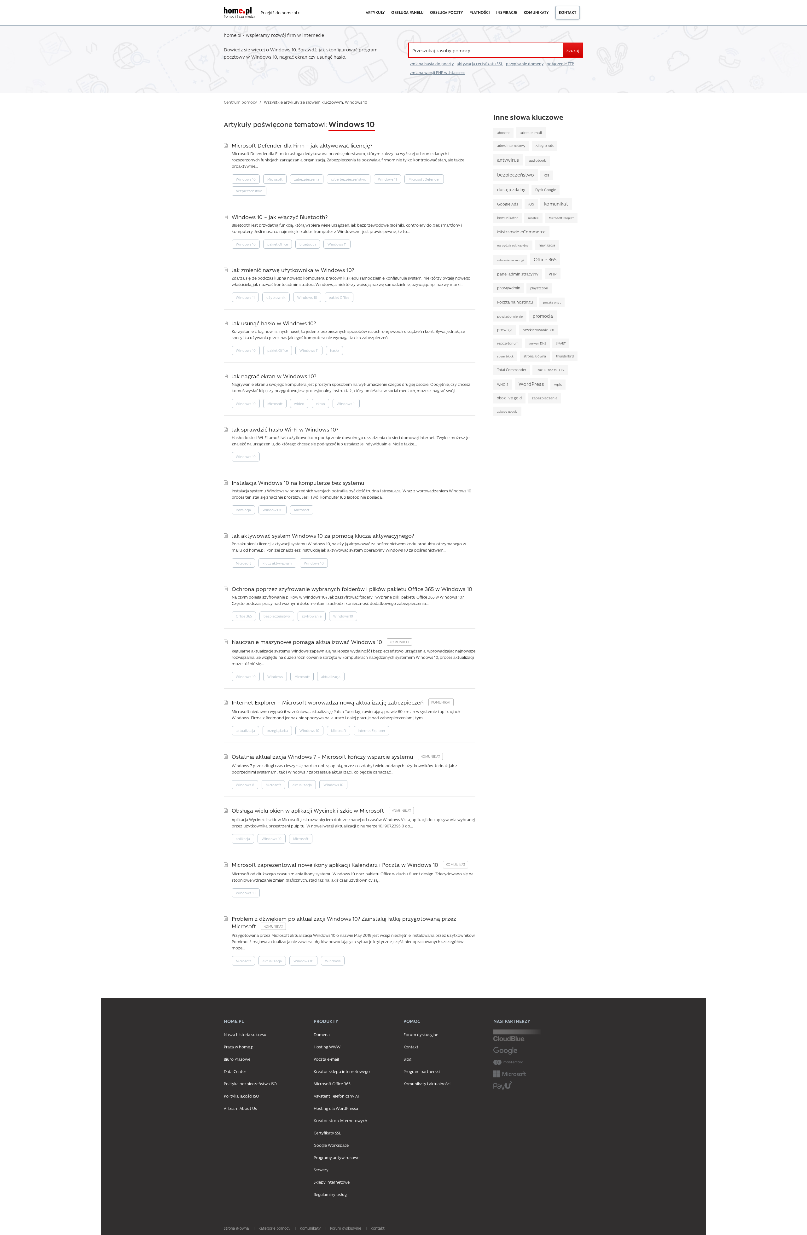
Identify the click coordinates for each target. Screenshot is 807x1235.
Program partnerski (422, 1071)
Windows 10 (246, 179)
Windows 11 (387, 179)
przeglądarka (277, 730)
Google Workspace (331, 1145)
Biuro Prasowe (237, 1059)
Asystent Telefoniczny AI (336, 1096)
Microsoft (274, 179)
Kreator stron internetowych (340, 1120)
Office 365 (244, 616)
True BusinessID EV (550, 370)
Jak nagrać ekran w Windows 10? (274, 376)
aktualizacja (330, 676)
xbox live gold (509, 397)
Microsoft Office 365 (332, 1083)
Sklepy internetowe (332, 1182)
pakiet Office (277, 244)
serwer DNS (537, 343)
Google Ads (507, 203)
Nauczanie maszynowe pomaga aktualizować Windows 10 (308, 641)
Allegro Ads (545, 145)
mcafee (533, 218)
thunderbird (565, 356)
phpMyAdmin (508, 287)
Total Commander (511, 369)
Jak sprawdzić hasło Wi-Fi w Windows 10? (285, 429)
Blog (407, 1059)
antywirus (508, 160)
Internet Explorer (371, 730)
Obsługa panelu (407, 12)
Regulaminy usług (330, 1194)
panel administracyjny (517, 273)
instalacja (243, 509)
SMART (561, 343)
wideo (299, 403)
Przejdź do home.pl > (280, 12)
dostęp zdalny (511, 189)
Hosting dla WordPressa (336, 1108)
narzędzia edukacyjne (513, 245)
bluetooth (307, 244)
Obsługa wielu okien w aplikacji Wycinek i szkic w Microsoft (309, 810)
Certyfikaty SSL (327, 1132)
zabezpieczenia (306, 179)
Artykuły (375, 12)
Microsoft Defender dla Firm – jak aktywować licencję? (302, 145)
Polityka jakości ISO (241, 1096)
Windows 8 (245, 784)
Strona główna (236, 1228)
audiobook (537, 160)
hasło (334, 350)
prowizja (505, 329)
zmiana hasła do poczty (432, 63)
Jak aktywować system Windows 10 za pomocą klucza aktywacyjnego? (323, 535)
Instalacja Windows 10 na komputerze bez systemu (298, 482)
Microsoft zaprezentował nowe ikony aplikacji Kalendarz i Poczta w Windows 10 (336, 864)
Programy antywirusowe (336, 1157)
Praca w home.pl (239, 1046)
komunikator (507, 217)
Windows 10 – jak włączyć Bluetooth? (280, 216)
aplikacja (243, 838)
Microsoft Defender (424, 179)
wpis (558, 384)
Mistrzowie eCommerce (521, 231)
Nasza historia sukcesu (245, 1034)
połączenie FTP (560, 63)
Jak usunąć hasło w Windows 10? (274, 323)
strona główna (535, 356)
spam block (505, 356)
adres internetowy (511, 145)
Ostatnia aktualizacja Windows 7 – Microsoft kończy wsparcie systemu (323, 756)
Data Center (235, 1071)
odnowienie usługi (510, 260)
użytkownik (276, 297)
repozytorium (508, 343)
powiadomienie (510, 316)
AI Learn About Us (240, 1108)
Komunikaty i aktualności (427, 1083)
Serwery (321, 1169)
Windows (275, 676)
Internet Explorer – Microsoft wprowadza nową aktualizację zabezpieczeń (328, 702)
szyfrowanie (312, 616)
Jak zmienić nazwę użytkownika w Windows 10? (293, 269)
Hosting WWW (327, 1046)
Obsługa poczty (446, 12)
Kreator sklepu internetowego (342, 1071)
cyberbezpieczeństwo (348, 179)
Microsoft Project (561, 218)
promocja (543, 316)
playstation (539, 288)
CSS (546, 175)
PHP (553, 273)
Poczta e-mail (326, 1059)
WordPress (531, 383)
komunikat (556, 203)
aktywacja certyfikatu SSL (480, 63)
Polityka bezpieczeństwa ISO (250, 1083)
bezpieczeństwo (249, 190)
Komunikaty (536, 12)
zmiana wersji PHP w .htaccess (437, 72)
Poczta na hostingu (515, 301)
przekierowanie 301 (538, 330)
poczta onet (552, 302)
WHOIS (502, 384)
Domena (322, 1034)
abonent (503, 132)
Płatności (479, 12)
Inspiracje (506, 12)
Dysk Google (545, 189)
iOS (531, 204)
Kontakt (567, 12)
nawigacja (547, 245)
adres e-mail (531, 132)
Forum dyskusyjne (421, 1034)
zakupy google (507, 411)
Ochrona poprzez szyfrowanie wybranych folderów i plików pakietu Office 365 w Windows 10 (352, 588)
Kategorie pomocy (274, 1228)
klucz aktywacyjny (277, 563)
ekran (320, 403)
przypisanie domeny (524, 63)
